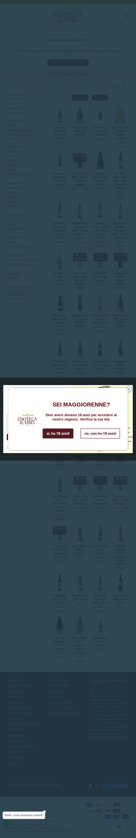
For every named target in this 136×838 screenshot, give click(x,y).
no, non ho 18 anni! (100, 433)
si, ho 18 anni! (58, 433)
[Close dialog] (128, 389)
